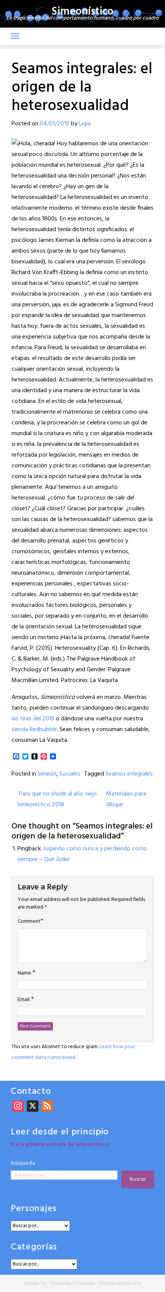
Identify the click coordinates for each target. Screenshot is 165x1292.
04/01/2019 (54, 124)
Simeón (47, 774)
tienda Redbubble (34, 730)
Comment (29, 921)
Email (24, 1000)
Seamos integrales (129, 774)
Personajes (34, 1209)
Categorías (34, 1247)
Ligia (85, 124)
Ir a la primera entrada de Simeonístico (60, 1144)
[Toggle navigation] (15, 36)
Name (24, 973)
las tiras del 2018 (33, 719)
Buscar (138, 1179)
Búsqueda (23, 1163)
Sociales (69, 774)
